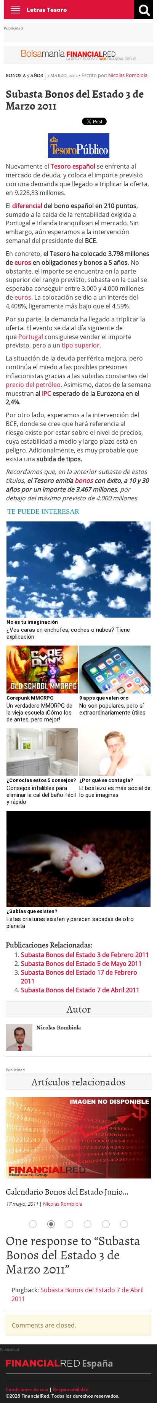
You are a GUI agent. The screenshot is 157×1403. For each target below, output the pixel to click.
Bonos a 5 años (24, 75)
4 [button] (87, 1224)
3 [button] (69, 1224)
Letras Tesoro (47, 9)
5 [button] (106, 1224)
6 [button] (124, 1224)
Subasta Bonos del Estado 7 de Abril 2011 (80, 990)
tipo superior (80, 345)
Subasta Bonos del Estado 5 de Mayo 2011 (81, 963)
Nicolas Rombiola (127, 75)
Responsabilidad (70, 1389)
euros (22, 262)
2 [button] (51, 1224)
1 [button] (33, 1224)
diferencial (27, 206)
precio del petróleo (33, 384)
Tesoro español (73, 166)
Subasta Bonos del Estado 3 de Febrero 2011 (85, 955)
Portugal (30, 337)
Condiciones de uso (27, 1389)
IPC (46, 393)
